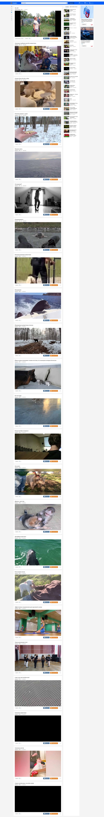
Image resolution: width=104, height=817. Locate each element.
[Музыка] (12, 14)
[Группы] (12, 16)
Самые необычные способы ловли (24, 783)
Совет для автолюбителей (22, 677)
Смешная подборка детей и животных (25, 43)
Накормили (18, 290)
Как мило (17, 466)
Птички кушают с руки (21, 113)
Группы (92, 3)
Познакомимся (19, 219)
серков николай (17, 9)
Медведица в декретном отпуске (24, 325)
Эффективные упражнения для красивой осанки (28, 607)
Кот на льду (18, 395)
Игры (87, 3)
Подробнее (84, 24)
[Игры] (12, 20)
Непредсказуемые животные (23, 254)
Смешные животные (20, 712)
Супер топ (16, 44)
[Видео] (12, 12)
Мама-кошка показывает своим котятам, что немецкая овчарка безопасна (35, 360)
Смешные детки (19, 748)
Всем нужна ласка (20, 571)
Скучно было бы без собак (22, 78)
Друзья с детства (19, 501)
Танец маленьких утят (21, 642)
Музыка (81, 3)
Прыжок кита (18, 149)
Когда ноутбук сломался (21, 430)
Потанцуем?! (18, 184)
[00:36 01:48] (38, 24)
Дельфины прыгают (20, 536)
